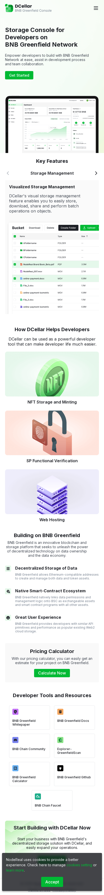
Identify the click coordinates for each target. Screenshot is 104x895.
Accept (52, 881)
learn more (15, 870)
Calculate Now (52, 672)
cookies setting (79, 865)
